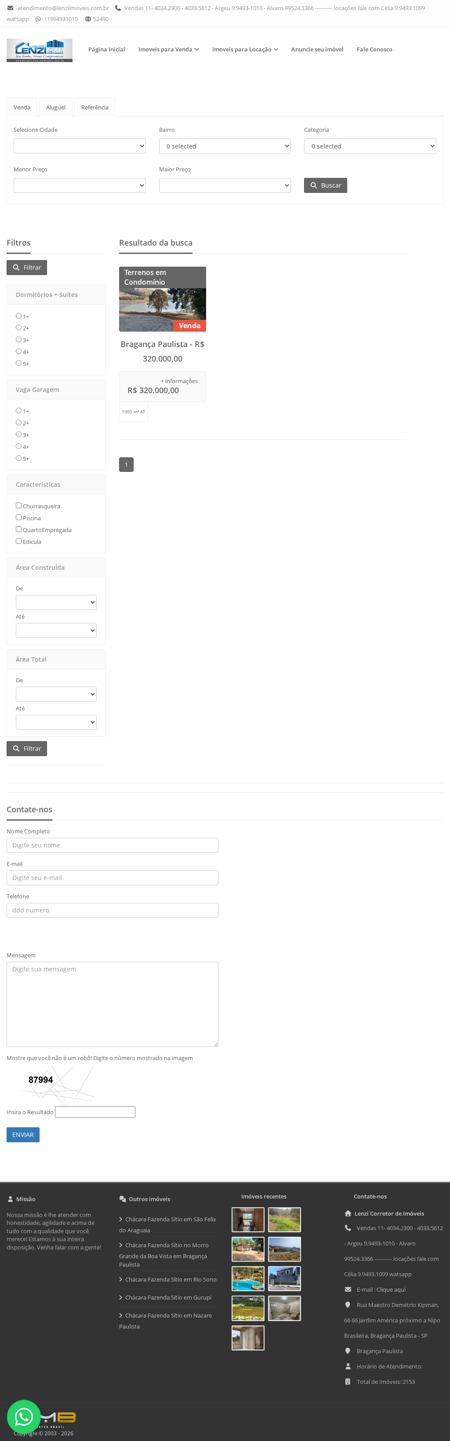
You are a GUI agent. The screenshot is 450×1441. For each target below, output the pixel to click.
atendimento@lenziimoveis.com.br (63, 8)
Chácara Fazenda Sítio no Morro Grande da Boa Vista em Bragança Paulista (164, 1254)
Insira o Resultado (30, 1112)
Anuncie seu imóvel (317, 49)
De (19, 588)
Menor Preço (30, 169)
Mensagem (21, 955)
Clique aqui (391, 1289)
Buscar (329, 185)
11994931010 (60, 19)
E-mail (14, 864)
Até (20, 616)
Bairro (167, 130)
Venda (22, 107)
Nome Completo (28, 831)
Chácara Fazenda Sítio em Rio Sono (171, 1279)
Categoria (316, 130)
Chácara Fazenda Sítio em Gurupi (168, 1297)
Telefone (18, 896)
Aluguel (55, 107)
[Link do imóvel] (250, 1221)
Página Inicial (106, 49)
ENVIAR (23, 1134)
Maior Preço (175, 169)
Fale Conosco (374, 49)
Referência (95, 107)
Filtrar (30, 267)
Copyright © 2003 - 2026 (42, 1433)
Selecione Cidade (36, 130)
